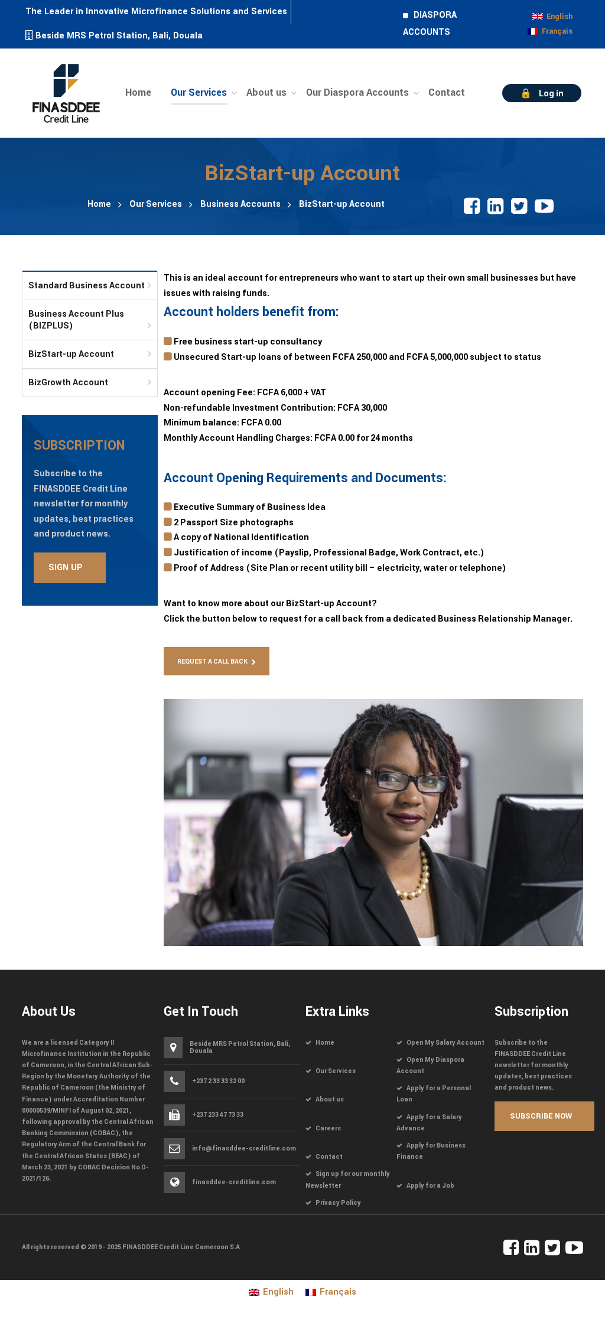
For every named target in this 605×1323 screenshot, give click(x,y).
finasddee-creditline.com (234, 1182)
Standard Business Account (86, 285)
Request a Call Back (212, 661)
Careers (328, 1128)
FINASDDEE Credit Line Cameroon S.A (181, 1247)
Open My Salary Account (445, 1042)
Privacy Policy (338, 1202)
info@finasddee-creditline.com (244, 1148)
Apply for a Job (430, 1185)
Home (99, 204)
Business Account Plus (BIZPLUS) (76, 319)
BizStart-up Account (71, 354)
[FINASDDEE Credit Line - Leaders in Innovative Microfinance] (66, 92)
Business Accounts (240, 204)
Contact (329, 1156)
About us (329, 1099)
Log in (551, 93)
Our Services (155, 204)
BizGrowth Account (68, 382)
